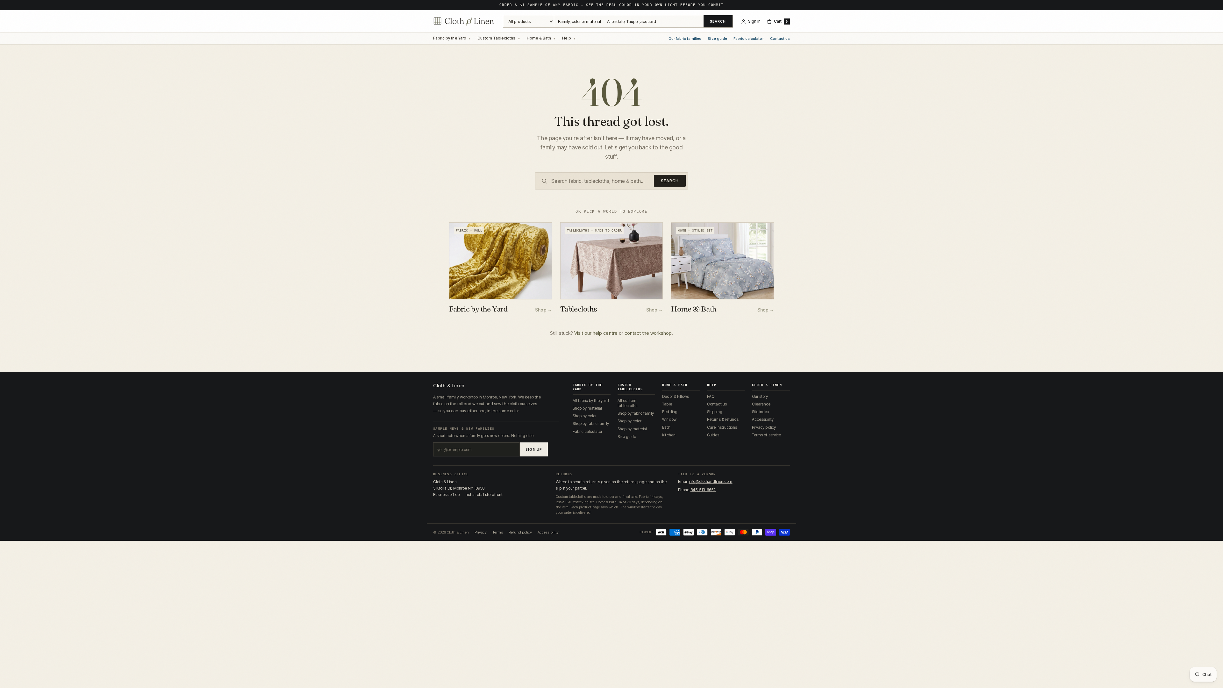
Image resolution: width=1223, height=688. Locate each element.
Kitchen (668, 435)
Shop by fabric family (591, 423)
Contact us (780, 39)
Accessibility (763, 419)
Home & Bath (539, 38)
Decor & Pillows (675, 396)
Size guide (717, 39)
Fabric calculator (748, 39)
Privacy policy (764, 427)
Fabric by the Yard (449, 38)
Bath (666, 427)
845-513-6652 (703, 489)
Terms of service (766, 435)
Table (667, 404)
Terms (497, 532)
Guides (713, 435)
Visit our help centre (596, 333)
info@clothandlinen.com (711, 481)
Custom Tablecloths (496, 38)
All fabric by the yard (591, 400)
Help (566, 38)
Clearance (761, 404)
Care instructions (722, 427)
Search (718, 21)
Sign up (534, 449)
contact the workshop (648, 333)
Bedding (669, 411)
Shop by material (587, 408)
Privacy (481, 532)
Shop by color (585, 415)
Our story (760, 396)
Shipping (714, 411)
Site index (760, 411)
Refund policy (520, 532)
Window (669, 419)
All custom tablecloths (627, 403)
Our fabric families (685, 39)
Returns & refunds (723, 419)
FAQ (710, 396)
